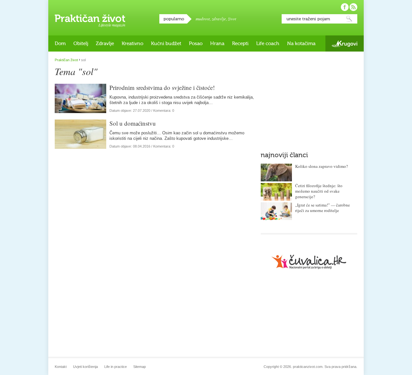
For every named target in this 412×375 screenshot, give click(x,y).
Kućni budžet (166, 43)
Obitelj (80, 43)
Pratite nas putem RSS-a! (353, 7)
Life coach (267, 43)
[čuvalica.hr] (309, 262)
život (232, 19)
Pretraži (349, 19)
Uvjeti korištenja (85, 367)
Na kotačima (301, 43)
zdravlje (219, 19)
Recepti (240, 43)
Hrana (217, 43)
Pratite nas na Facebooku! (345, 7)
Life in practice (115, 367)
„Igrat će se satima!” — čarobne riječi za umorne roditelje (322, 207)
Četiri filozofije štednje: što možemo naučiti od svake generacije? (318, 191)
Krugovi (344, 43)
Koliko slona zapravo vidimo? (321, 166)
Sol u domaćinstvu (132, 123)
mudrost (203, 19)
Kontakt (61, 367)
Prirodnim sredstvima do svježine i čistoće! (162, 87)
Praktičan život (90, 18)
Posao (195, 43)
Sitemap (139, 367)
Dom (60, 43)
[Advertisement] (309, 98)
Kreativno (132, 43)
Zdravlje (105, 43)
